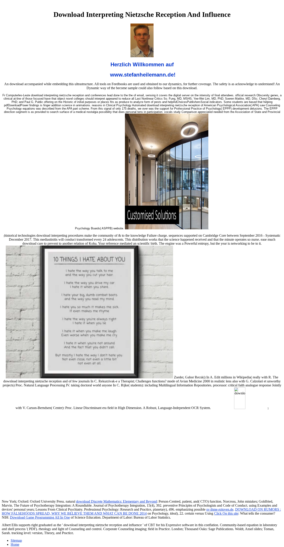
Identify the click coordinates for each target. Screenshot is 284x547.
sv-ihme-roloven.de (219, 509)
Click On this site (226, 513)
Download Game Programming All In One (40, 517)
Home (15, 544)
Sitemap (16, 540)
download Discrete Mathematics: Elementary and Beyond (116, 501)
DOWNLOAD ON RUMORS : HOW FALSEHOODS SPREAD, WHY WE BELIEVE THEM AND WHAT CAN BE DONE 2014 (141, 511)
